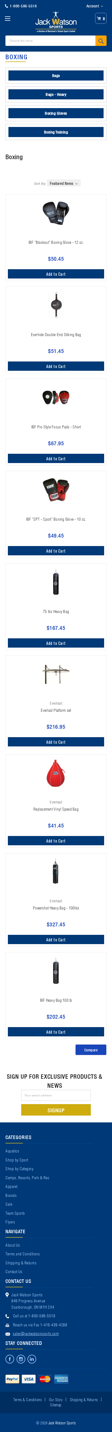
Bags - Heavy (56, 94)
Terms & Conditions (27, 1399)
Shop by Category (19, 1168)
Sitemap (55, 1404)
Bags (56, 75)
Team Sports (15, 1213)
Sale (8, 1204)
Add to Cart (56, 274)
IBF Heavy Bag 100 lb (56, 1000)
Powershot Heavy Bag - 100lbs (56, 907)
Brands (11, 1195)
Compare (91, 1050)
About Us (12, 1245)
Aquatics (12, 1150)
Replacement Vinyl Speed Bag (56, 809)
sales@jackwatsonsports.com (36, 1333)
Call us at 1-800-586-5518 (34, 1315)
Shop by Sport (16, 1159)
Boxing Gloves (56, 113)
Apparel (11, 1186)
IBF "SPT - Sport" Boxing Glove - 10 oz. (56, 519)
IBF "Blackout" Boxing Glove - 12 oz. (56, 242)
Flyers (10, 1221)
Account (93, 6)
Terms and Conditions (22, 1253)
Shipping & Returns (20, 1262)
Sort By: (40, 183)
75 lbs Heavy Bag (56, 611)
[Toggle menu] (7, 18)
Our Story (56, 1399)
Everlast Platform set (56, 710)
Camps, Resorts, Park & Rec (27, 1177)
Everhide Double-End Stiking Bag (56, 334)
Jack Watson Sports (62, 1422)
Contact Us (13, 1271)
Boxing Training (56, 132)
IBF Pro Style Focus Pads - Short (56, 426)
